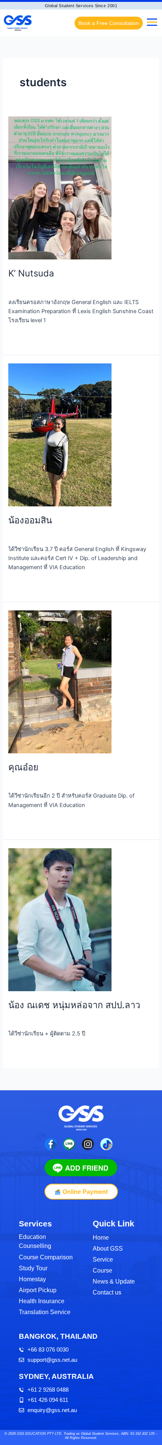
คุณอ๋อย (23, 767)
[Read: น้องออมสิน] (60, 434)
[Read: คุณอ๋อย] (60, 681)
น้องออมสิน (30, 520)
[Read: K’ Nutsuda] (60, 187)
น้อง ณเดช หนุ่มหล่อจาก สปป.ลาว (74, 1005)
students (19, 287)
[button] (152, 22)
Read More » (24, 337)
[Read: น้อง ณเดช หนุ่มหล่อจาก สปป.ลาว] (60, 919)
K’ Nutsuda (31, 273)
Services (35, 1223)
